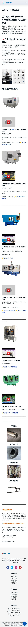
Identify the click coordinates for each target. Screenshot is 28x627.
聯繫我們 (14, 598)
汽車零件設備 (14, 580)
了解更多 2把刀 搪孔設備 (9, 310)
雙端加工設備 (14, 594)
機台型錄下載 (14, 582)
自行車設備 (14, 578)
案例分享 (14, 600)
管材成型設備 (14, 596)
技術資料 (14, 584)
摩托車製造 (14, 576)
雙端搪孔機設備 (14, 592)
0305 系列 (8, 258)
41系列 (12, 129)
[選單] (25, 2)
